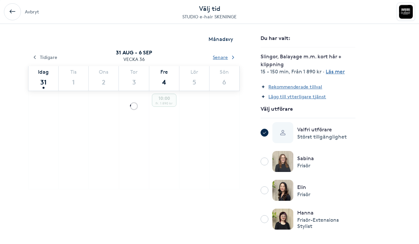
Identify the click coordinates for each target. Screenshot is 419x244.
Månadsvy (221, 39)
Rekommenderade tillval (295, 86)
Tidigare (48, 57)
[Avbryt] (12, 11)
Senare (220, 57)
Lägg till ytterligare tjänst (297, 96)
